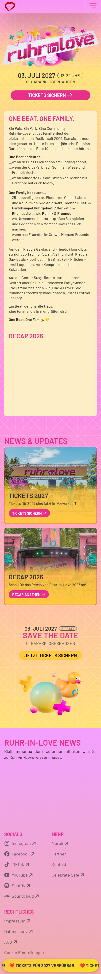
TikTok (18, 864)
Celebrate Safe (65, 874)
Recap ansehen (26, 594)
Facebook (21, 853)
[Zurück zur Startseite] (50, 6)
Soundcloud (23, 896)
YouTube (20, 874)
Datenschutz (16, 931)
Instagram (21, 843)
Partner (59, 853)
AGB (8, 941)
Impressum (14, 920)
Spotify (18, 885)
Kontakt (59, 864)
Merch (57, 843)
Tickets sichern (47, 95)
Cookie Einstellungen (24, 952)
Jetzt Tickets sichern (50, 655)
